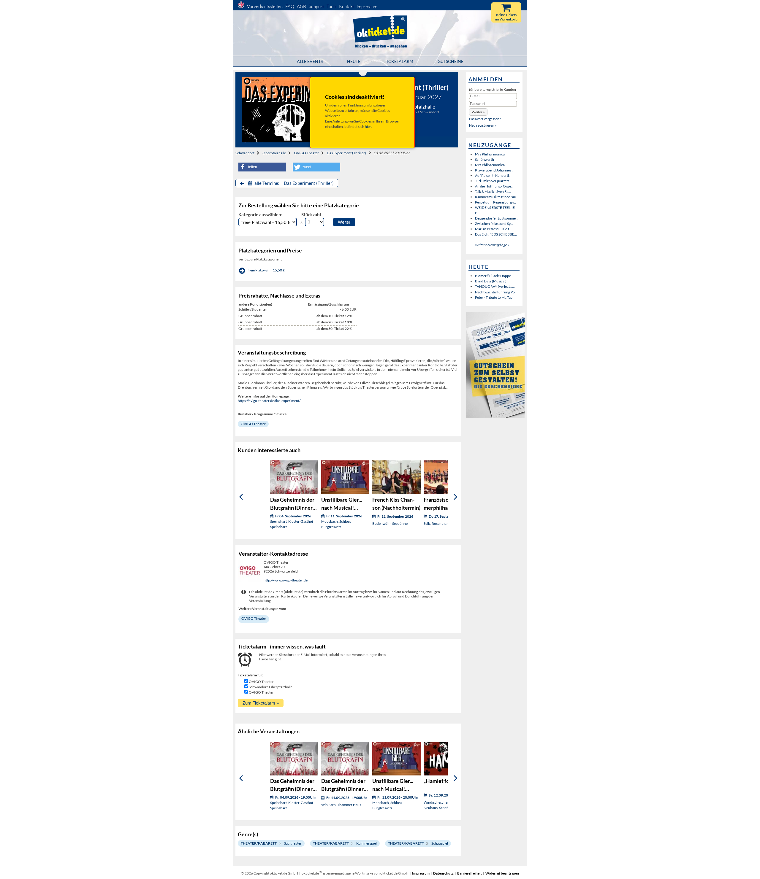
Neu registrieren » (483, 125)
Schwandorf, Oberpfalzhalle (270, 687)
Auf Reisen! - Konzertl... (493, 175)
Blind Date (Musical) (490, 281)
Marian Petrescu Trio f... (493, 229)
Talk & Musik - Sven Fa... (493, 191)
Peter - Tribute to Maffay (493, 297)
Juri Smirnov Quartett (492, 181)
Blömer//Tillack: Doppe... (494, 276)
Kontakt (346, 6)
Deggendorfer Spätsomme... (496, 218)
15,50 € (279, 270)
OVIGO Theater (306, 153)
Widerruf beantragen (502, 873)
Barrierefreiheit (469, 873)
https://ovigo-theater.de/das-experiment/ (269, 400)
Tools (331, 6)
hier (368, 126)
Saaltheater (293, 843)
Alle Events (310, 61)
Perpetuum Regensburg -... (495, 202)
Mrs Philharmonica (490, 154)
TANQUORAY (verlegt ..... (495, 286)
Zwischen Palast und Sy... (494, 223)
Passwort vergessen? (485, 119)
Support (316, 6)
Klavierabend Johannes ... (494, 170)
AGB (301, 6)
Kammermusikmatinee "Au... (497, 197)
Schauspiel (439, 843)
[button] (262, 167)
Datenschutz (443, 873)
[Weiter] (455, 496)
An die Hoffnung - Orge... (494, 186)
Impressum (367, 6)
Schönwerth (484, 159)
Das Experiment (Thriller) (346, 153)
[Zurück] (241, 496)
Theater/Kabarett (259, 843)
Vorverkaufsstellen (265, 6)
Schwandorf (244, 153)
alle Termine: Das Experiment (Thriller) (294, 183)
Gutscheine (450, 61)
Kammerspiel (366, 843)
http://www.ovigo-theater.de (286, 580)
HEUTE (353, 61)
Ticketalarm (399, 61)
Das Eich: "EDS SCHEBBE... (496, 234)
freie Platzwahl (259, 270)
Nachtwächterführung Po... (496, 292)
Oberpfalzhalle (274, 153)
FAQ (289, 6)
